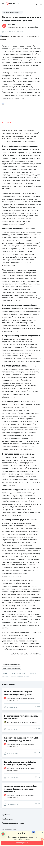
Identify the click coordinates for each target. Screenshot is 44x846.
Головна (4, 673)
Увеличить (6, 122)
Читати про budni (22, 843)
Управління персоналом (18, 673)
